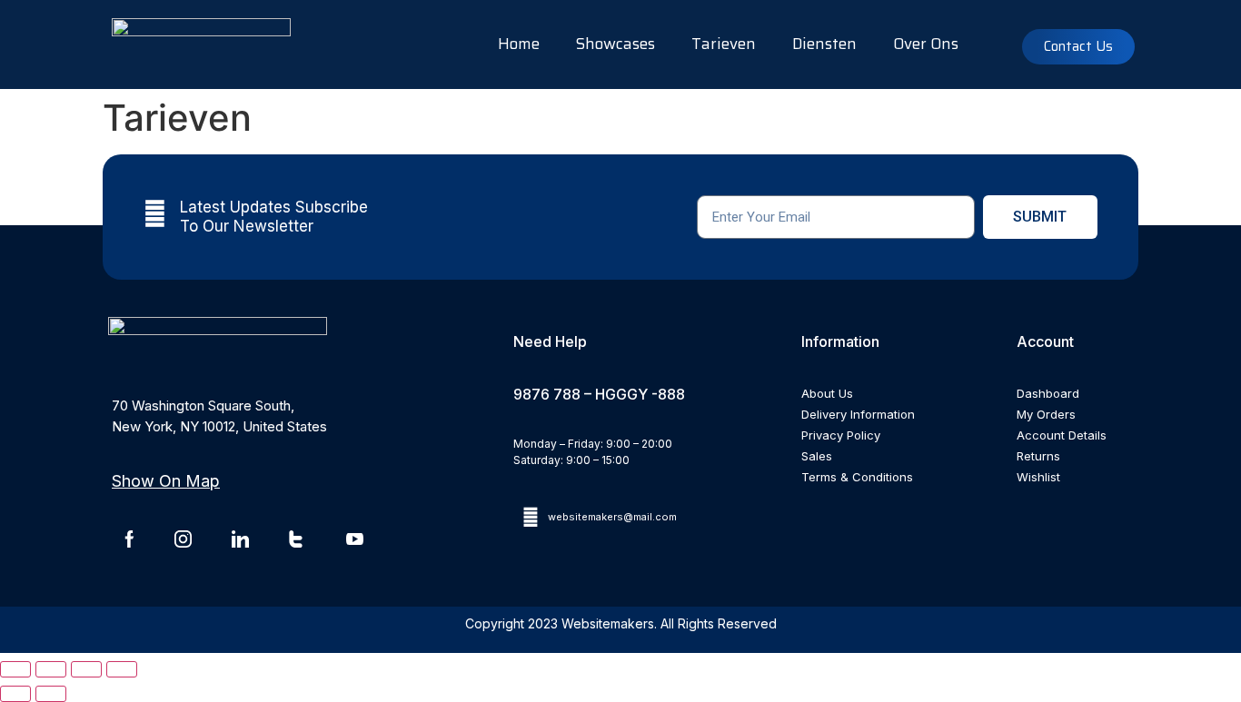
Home (519, 43)
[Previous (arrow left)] (15, 694)
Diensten (824, 43)
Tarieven (723, 43)
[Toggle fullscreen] (50, 669)
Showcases (615, 43)
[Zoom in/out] (15, 669)
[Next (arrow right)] (50, 694)
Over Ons (925, 43)
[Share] (86, 669)
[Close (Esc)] (121, 669)
